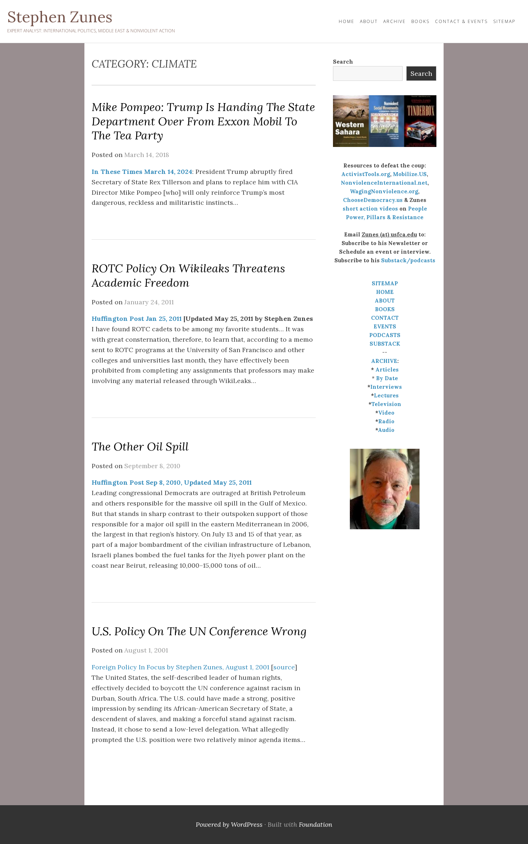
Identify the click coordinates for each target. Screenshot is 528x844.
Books (420, 21)
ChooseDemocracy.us (373, 200)
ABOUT (385, 300)
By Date (387, 378)
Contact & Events (461, 21)
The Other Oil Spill (140, 446)
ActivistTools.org (365, 174)
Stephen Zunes (59, 17)
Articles (387, 369)
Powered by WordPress (229, 824)
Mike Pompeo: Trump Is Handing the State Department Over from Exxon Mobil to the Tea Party (203, 121)
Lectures (386, 395)
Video (386, 412)
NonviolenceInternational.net (384, 182)
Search (343, 61)
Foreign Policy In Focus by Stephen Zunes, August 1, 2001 (180, 667)
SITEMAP (385, 283)
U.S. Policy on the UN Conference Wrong (199, 631)
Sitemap (504, 21)
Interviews (386, 386)
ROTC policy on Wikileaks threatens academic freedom (188, 275)
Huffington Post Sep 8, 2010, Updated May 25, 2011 (172, 482)
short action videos (370, 208)
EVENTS (385, 326)
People (417, 208)
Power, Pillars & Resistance (384, 217)
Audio (386, 429)
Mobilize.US (410, 174)
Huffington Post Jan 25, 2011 (137, 318)
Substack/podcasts (408, 260)
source (284, 667)
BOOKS (385, 309)
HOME (347, 21)
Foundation (315, 824)
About (369, 21)
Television (386, 404)
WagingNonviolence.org (384, 191)
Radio (386, 421)
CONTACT (385, 317)
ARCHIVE (384, 361)
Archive (394, 21)
